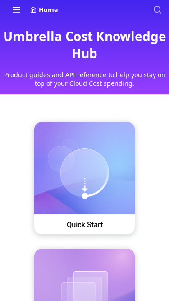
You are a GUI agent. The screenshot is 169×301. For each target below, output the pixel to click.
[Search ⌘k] (157, 9)
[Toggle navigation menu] (16, 9)
